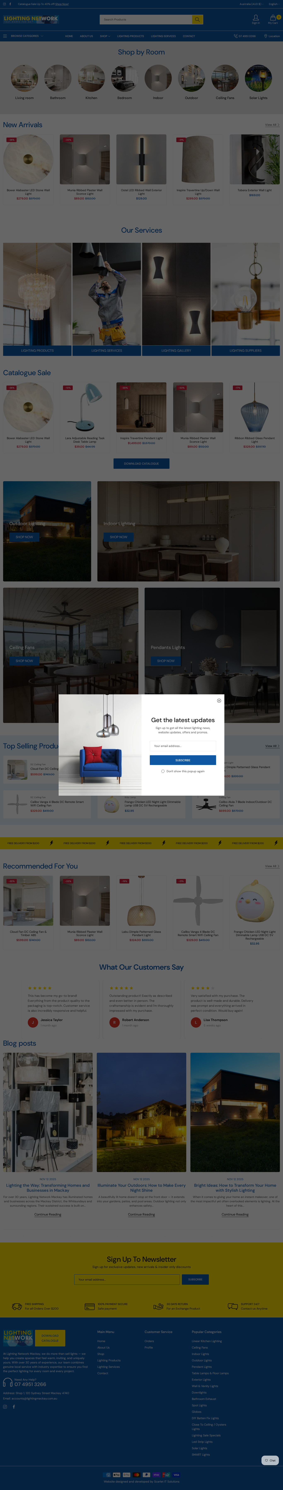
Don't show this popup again (185, 771)
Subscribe (182, 760)
